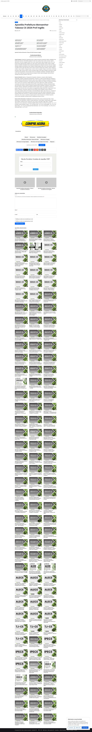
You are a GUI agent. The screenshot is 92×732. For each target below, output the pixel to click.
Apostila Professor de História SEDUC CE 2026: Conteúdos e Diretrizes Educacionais (49, 263)
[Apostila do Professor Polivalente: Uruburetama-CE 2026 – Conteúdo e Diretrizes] (50, 419)
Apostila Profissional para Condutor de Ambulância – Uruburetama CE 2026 (49, 400)
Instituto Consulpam (42, 137)
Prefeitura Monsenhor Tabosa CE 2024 (30, 139)
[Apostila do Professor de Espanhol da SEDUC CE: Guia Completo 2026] (21, 283)
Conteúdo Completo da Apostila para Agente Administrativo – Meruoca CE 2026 (49, 512)
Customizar (71, 727)
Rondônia (61, 59)
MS (36, 16)
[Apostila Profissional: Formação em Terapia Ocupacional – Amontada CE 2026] (50, 704)
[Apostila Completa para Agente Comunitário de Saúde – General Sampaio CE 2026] (35, 640)
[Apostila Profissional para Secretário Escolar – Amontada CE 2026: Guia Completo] (35, 691)
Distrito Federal (62, 32)
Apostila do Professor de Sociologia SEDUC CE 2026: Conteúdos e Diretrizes (20, 276)
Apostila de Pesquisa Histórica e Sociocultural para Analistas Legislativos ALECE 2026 (35, 596)
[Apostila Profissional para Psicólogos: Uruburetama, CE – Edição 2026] (21, 432)
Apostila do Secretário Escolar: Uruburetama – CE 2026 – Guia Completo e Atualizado (35, 412)
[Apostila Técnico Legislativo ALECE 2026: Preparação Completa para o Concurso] (21, 578)
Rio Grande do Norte (62, 55)
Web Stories (45, 730)
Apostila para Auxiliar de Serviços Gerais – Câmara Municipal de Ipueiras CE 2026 (49, 239)
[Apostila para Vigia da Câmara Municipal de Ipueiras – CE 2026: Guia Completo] (35, 234)
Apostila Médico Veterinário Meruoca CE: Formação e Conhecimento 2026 (34, 524)
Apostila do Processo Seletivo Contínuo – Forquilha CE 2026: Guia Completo (21, 486)
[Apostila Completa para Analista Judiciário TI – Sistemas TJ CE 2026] (50, 628)
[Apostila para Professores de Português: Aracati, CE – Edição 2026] (50, 307)
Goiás (60, 36)
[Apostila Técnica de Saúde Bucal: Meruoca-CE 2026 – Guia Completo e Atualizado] (35, 505)
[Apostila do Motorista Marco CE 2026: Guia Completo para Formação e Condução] (50, 345)
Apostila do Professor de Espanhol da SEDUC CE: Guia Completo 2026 (20, 288)
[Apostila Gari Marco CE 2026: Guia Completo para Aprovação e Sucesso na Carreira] (35, 345)
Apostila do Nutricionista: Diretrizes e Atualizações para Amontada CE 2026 (50, 722)
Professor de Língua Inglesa (23, 141)
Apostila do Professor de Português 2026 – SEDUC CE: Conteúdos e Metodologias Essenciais (34, 264)
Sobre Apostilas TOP (51, 730)
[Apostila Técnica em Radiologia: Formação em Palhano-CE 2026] (21, 566)
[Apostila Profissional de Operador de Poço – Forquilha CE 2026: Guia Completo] (50, 432)
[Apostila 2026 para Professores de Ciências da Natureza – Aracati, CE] (50, 295)
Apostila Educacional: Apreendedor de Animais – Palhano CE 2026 (49, 560)
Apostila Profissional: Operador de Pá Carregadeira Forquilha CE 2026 (35, 474)
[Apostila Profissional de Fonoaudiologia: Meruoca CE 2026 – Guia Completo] (21, 518)
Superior (52, 141)
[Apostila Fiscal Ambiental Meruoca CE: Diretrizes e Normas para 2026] (50, 530)
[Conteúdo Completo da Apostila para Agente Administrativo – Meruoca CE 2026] (50, 505)
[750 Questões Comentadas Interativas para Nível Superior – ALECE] (50, 566)
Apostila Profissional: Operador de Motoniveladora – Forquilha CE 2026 (21, 474)
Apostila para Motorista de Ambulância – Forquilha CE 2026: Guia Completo (35, 462)
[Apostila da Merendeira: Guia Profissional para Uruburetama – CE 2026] (35, 381)
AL (10, 16)
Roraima (60, 60)
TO (73, 16)
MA (31, 16)
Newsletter (57, 730)
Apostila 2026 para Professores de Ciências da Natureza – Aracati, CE (50, 300)
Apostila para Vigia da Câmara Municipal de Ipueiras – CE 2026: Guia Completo (35, 239)
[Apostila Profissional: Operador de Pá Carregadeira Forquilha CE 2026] (35, 468)
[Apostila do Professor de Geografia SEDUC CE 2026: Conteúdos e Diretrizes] (35, 283)
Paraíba (60, 47)
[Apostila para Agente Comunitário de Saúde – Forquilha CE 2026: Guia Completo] (21, 492)
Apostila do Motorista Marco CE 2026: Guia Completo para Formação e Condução (50, 351)
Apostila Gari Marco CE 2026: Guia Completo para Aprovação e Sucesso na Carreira (35, 351)
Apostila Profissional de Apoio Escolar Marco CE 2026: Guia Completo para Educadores (49, 363)
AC (8, 16)
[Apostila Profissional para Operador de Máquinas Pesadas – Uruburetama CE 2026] (50, 381)
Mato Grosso (61, 39)
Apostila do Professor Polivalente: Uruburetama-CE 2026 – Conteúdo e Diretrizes (49, 425)
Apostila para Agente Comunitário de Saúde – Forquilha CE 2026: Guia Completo (19, 499)
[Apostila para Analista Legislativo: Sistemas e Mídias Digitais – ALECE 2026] (35, 578)
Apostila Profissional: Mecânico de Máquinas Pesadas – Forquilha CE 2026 (21, 462)
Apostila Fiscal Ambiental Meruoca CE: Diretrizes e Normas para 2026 (50, 536)
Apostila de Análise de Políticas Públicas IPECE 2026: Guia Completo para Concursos (21, 670)
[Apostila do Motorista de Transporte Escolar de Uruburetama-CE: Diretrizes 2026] (21, 406)
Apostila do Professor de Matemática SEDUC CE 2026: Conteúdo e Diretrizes (49, 251)
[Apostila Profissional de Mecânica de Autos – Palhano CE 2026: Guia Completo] (35, 554)
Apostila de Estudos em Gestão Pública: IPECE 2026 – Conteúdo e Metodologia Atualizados (21, 658)
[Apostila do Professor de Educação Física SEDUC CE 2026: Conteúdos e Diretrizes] (21, 295)
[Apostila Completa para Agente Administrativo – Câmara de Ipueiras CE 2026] (21, 246)
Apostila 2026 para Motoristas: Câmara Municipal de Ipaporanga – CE (21, 696)
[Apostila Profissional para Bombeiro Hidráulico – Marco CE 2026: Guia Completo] (21, 345)
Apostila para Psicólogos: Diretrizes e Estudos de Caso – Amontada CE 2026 (21, 709)
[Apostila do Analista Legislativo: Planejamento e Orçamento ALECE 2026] (21, 590)
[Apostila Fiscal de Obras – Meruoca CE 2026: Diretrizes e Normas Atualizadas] (21, 542)
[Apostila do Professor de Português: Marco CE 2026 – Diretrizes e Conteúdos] (50, 369)
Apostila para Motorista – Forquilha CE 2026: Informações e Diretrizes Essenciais (50, 462)
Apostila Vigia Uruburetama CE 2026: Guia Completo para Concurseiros (35, 400)
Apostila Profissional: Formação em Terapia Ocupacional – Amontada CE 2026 (50, 709)
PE (49, 16)
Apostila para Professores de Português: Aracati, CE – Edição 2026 (50, 312)
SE (71, 16)
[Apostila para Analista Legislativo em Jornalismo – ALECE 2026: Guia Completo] (21, 615)
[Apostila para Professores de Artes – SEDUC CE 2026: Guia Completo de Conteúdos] (35, 295)
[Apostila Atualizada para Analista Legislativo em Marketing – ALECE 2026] (35, 602)
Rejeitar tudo (78, 727)
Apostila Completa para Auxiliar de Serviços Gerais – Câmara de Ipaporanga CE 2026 (35, 683)
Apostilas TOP (18, 30)
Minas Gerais (61, 42)
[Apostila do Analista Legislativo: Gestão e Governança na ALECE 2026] (35, 615)
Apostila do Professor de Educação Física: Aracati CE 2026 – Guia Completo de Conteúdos (20, 326)
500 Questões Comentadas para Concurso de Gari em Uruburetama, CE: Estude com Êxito (20, 388)
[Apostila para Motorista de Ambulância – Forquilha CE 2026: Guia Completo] (35, 456)
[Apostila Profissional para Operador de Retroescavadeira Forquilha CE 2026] (21, 444)
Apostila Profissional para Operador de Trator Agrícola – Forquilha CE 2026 (35, 450)
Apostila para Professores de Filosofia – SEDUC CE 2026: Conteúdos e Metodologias (49, 288)
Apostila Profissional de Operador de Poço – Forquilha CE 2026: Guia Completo (49, 438)
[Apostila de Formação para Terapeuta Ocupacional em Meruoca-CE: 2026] (35, 530)
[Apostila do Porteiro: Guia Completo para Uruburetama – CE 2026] (21, 394)
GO (28, 16)
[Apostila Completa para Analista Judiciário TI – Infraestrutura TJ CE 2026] (35, 628)
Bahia (60, 29)
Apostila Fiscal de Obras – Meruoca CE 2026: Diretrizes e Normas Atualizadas (20, 548)
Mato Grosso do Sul (62, 41)
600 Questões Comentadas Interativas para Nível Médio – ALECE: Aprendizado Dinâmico (35, 572)
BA (18, 16)
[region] (78, 724)
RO (61, 16)
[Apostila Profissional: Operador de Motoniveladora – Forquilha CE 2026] (21, 468)
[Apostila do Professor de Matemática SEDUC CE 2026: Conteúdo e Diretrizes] (50, 246)
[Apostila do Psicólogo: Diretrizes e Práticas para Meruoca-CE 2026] (21, 530)
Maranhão (61, 37)
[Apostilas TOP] (46, 8)
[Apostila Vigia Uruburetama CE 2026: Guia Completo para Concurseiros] (35, 394)
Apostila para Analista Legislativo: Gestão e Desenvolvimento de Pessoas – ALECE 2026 (50, 621)
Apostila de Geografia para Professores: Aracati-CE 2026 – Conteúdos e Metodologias (50, 325)
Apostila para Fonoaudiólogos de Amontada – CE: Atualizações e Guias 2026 (35, 722)
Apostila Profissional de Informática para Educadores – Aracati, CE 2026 (21, 339)
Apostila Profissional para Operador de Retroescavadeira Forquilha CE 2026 (21, 450)
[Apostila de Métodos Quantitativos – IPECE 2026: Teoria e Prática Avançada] (50, 653)
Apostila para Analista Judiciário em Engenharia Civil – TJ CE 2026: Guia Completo (21, 633)
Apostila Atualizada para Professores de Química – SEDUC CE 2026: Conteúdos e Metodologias (21, 264)
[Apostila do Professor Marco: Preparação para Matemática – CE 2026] (35, 369)
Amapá (60, 26)
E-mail (16, 214)
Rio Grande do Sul (62, 57)
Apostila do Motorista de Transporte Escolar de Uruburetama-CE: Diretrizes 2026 (20, 413)
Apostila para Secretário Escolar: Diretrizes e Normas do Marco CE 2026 (21, 375)
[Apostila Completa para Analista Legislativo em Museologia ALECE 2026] (21, 602)
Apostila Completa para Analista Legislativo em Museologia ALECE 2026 (19, 608)
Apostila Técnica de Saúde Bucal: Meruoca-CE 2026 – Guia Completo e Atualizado (35, 511)
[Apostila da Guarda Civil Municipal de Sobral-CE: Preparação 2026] (35, 432)
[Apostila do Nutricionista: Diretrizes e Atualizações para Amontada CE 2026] (50, 717)
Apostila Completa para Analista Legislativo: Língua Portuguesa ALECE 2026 (49, 608)
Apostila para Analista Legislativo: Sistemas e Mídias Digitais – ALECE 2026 (35, 584)
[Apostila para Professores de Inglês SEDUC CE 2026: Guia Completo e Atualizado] (50, 271)
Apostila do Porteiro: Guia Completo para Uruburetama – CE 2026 (21, 400)
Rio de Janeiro (61, 54)
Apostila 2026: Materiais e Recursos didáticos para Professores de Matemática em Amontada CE (50, 697)
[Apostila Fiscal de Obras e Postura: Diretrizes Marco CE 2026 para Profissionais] (21, 357)
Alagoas (60, 24)
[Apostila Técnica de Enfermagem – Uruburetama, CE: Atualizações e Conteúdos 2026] (50, 406)
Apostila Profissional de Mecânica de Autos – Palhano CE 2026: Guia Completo (35, 560)
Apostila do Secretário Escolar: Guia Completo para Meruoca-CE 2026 (50, 498)
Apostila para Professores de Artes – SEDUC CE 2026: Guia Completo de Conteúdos (35, 300)
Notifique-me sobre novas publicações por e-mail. (24, 221)
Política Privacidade (63, 730)
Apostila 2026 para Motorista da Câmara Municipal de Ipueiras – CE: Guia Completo (21, 239)
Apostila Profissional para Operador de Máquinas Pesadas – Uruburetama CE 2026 (50, 387)
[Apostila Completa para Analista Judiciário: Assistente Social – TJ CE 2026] (21, 640)
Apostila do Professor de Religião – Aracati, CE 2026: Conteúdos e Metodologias (34, 325)
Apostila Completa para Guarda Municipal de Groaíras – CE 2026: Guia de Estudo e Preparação (35, 671)
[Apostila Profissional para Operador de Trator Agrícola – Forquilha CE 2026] (35, 444)
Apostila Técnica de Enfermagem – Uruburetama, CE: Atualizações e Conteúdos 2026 (50, 412)
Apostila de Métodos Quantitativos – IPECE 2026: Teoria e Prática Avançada (49, 658)
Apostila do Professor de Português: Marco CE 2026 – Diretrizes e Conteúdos (49, 375)
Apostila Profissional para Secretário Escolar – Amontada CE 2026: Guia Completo (35, 696)
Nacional (4, 16)
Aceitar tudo (85, 727)
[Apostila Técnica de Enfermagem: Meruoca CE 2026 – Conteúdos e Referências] (21, 505)
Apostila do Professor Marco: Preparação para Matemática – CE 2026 (35, 375)
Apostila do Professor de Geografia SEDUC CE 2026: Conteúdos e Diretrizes (34, 288)
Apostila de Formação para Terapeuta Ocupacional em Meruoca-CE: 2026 (34, 536)
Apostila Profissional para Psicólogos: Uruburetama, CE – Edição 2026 (21, 438)
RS (58, 16)
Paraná (60, 49)
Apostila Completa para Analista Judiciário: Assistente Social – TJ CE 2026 (21, 645)
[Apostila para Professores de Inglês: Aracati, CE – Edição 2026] (35, 333)
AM (16, 16)
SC (66, 16)
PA (41, 16)
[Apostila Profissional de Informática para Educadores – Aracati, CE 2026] (21, 333)
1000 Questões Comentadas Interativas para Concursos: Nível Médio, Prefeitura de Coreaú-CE (49, 671)
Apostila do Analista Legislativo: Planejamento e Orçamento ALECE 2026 (21, 596)
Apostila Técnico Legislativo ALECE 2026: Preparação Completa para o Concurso (20, 584)
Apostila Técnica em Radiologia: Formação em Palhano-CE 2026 (21, 572)
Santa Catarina (62, 62)
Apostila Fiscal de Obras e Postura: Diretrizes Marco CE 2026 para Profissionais (20, 363)
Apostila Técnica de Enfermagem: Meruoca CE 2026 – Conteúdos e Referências (21, 511)
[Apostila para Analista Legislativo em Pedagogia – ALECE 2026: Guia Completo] (50, 590)
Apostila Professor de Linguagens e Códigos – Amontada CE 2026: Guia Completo (20, 723)
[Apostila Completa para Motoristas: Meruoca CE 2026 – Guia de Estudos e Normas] (35, 492)
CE (21, 16)
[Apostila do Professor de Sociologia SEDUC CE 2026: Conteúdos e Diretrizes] (21, 271)
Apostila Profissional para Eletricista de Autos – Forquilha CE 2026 (35, 486)
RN (56, 16)
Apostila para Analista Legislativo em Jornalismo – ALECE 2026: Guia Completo (20, 620)
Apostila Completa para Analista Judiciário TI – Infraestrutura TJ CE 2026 (34, 633)
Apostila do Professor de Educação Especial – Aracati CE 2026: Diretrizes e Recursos (21, 312)
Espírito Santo (61, 34)
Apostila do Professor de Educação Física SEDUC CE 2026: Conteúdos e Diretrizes (21, 300)
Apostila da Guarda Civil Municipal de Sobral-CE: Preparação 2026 (34, 438)
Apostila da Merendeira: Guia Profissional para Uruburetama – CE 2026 (35, 387)
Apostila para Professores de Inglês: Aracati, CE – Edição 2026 (35, 338)
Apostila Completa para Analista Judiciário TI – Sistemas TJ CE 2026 (50, 633)
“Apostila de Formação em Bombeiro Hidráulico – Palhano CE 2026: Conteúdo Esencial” (50, 548)
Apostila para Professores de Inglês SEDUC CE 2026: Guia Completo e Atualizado (49, 276)
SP (68, 16)
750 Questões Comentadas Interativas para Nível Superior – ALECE (50, 572)
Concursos (33, 137)
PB (44, 16)
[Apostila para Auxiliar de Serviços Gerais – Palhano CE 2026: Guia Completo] (35, 542)
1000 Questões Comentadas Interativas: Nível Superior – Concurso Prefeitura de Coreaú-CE (21, 684)
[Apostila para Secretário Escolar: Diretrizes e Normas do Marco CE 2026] (21, 369)
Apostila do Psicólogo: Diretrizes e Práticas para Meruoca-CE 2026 (20, 536)
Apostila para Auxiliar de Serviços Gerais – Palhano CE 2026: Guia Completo (35, 548)
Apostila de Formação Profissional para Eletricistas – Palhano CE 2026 (21, 560)
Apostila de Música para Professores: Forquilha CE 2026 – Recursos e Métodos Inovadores (50, 486)
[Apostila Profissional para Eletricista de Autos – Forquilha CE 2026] (35, 480)
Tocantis (60, 67)
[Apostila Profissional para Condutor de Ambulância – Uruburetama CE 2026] (50, 394)
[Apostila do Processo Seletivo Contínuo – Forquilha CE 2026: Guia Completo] (21, 480)
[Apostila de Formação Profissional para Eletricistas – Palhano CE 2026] (21, 554)
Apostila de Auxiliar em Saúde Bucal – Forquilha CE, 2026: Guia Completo (50, 474)
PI (51, 16)
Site (37, 214)
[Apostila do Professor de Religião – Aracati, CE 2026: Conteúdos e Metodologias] (35, 320)
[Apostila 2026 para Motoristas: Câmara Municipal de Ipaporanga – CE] (21, 691)
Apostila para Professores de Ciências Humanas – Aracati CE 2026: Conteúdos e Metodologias (35, 313)
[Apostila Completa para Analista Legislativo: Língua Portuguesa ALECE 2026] (50, 602)
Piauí (60, 52)
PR (46, 16)
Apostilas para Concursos (22, 19)
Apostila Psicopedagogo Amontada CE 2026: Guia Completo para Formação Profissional (34, 710)
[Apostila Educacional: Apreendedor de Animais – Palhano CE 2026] (50, 554)
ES (26, 16)
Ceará (28, 19)
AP (13, 16)
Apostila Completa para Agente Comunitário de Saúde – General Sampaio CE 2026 (35, 645)
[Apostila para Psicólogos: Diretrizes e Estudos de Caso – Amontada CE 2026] (21, 704)
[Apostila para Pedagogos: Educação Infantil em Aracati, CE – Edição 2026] (50, 333)
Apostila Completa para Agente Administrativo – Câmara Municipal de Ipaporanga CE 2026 (50, 684)
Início (16, 19)
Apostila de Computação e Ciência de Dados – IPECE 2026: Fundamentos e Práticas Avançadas (50, 646)
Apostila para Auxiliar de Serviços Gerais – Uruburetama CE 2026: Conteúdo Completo (21, 425)
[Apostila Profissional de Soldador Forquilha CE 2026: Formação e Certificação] (50, 444)
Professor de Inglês (45, 139)
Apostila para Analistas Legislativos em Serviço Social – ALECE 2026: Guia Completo (50, 584)
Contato (75, 730)
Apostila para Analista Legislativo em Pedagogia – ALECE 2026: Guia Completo (49, 596)
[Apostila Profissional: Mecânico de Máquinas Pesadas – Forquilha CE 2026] (21, 456)
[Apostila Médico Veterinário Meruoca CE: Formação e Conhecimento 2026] (35, 518)
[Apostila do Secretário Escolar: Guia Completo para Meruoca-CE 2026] (50, 492)
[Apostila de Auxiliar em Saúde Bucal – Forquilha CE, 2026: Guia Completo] (50, 468)
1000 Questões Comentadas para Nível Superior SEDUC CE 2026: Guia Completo (35, 251)
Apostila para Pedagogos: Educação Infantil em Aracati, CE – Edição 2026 (50, 339)
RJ (53, 16)
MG (39, 16)
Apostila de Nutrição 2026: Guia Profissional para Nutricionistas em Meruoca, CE (50, 524)
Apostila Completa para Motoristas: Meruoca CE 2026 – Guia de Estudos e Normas (35, 498)
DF (23, 16)
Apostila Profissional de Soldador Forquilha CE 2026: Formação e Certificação (49, 450)
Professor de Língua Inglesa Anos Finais (39, 141)
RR (63, 16)
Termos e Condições (70, 730)
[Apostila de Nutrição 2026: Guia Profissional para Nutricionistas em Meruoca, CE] (50, 518)
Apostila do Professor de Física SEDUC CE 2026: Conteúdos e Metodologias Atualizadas (35, 276)
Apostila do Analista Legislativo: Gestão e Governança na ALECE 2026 (35, 620)
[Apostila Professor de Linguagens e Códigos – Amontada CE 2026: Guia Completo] (21, 717)
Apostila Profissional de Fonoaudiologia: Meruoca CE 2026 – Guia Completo (20, 524)
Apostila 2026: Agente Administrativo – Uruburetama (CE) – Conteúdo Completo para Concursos (35, 426)
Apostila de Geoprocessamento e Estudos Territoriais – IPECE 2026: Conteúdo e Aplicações (35, 658)
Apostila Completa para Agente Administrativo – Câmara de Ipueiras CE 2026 (21, 251)
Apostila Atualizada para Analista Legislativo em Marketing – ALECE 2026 (34, 608)
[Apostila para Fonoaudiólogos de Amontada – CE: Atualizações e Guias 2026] (35, 717)
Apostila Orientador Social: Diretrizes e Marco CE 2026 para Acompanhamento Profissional (35, 363)
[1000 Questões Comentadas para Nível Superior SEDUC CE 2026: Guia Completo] (35, 246)
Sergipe (60, 65)
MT (34, 16)
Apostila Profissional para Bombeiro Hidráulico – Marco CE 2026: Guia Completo (21, 351)
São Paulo (61, 64)
